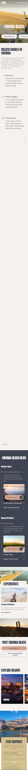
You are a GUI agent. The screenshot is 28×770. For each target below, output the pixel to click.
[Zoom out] (25, 141)
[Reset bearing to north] (25, 143)
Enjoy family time (9, 36)
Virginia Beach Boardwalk (12, 503)
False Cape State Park (11, 508)
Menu (22, 3)
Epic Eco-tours (8, 523)
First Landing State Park (12, 472)
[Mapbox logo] (5, 444)
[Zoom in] (25, 139)
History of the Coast (10, 559)
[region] (14, 292)
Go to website (13, 648)
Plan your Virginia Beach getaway (15, 654)
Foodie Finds (8, 555)
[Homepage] (3, 3)
